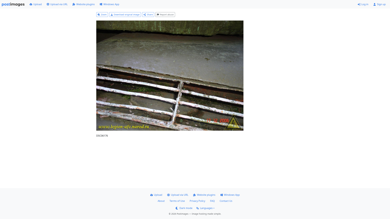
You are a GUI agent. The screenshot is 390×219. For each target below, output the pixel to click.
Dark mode (185, 208)
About (161, 201)
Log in (364, 4)
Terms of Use (177, 201)
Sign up (381, 4)
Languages (206, 208)
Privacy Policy (197, 201)
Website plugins (85, 4)
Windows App (111, 4)
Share (150, 14)
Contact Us (226, 201)
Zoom (104, 14)
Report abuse (167, 14)
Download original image (127, 14)
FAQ (212, 201)
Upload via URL (59, 4)
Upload (37, 4)
